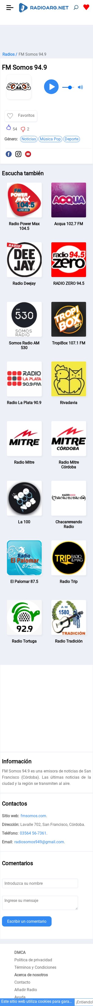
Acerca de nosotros (31, 974)
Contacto (22, 982)
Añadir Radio (25, 989)
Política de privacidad (33, 960)
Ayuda (20, 997)
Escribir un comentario (26, 921)
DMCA (20, 952)
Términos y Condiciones (35, 967)
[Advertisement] (46, 37)
